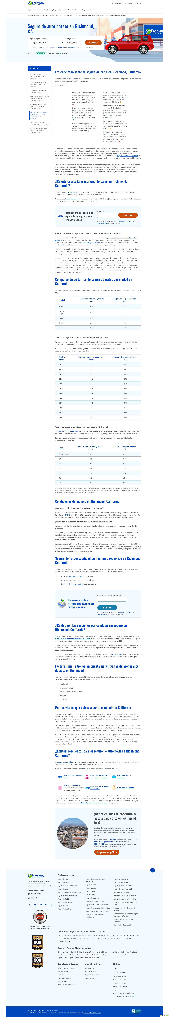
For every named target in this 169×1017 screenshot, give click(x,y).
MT (138, 936)
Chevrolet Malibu (76, 952)
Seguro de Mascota (92, 898)
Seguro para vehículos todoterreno (69, 892)
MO (130, 936)
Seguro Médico (91, 888)
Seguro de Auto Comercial (122, 886)
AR (65, 936)
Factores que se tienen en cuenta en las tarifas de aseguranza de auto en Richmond (38, 116)
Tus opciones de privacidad (122, 996)
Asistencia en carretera (121, 892)
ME (121, 936)
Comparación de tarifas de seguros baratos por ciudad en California (39, 84)
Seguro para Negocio (121, 879)
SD (102, 939)
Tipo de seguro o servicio (38, 39)
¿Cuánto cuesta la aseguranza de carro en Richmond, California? (39, 76)
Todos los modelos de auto (89, 958)
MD (117, 936)
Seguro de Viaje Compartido (123, 889)
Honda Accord (81, 955)
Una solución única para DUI (123, 925)
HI (92, 936)
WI (123, 939)
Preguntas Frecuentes (92, 975)
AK (59, 936)
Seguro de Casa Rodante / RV (67, 886)
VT (117, 939)
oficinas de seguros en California (106, 842)
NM (74, 939)
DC (80, 936)
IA (94, 936)
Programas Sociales (64, 978)
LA (110, 936)
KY (107, 936)
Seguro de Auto (63, 879)
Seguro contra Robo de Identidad (97, 905)
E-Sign (115, 990)
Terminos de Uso (72, 47)
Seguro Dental (90, 891)
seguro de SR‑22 (116, 654)
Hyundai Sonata (113, 955)
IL (99, 936)
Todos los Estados (64, 942)
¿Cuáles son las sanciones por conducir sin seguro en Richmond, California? (39, 106)
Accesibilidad (89, 978)
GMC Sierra (71, 955)
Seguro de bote (63, 889)
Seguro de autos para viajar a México (98, 908)
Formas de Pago (90, 971)
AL (62, 936)
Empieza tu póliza (107, 852)
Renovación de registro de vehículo (125, 899)
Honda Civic (91, 955)
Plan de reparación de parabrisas (125, 896)
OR (91, 939)
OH (84, 939)
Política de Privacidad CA (121, 986)
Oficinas (116, 964)
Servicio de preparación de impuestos (98, 911)
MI (124, 936)
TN (105, 939)
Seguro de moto (63, 882)
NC (59, 939)
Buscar (107, 607)
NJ (71, 939)
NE (65, 939)
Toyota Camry (125, 955)
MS (134, 936)
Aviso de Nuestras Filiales (92, 1013)
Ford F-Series (62, 955)
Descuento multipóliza (71, 785)
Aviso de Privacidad (119, 983)
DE (83, 936)
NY (81, 939)
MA (113, 936)
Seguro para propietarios (122, 882)
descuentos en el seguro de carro (70, 762)
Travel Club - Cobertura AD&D (96, 901)
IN (102, 936)
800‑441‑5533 (99, 844)
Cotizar (93, 42)
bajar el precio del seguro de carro (94, 803)
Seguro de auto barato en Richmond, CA (115, 16)
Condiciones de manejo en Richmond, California (38, 91)
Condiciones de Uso (119, 976)
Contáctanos (89, 968)
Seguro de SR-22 (63, 899)
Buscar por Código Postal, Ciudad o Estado (109, 595)
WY (130, 939)
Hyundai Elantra (102, 955)
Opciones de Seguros (40, 16)
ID (97, 936)
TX (108, 939)
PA (94, 939)
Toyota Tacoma (74, 958)
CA (71, 936)
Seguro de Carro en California (89, 16)
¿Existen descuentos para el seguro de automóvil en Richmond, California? (38, 130)
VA (114, 939)
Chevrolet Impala (63, 952)
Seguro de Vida (91, 885)
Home (30, 16)
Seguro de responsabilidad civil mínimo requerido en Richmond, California (39, 98)
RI (96, 939)
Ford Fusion (134, 952)
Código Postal (70, 39)
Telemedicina (90, 895)
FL (86, 936)
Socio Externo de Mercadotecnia (123, 993)
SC (99, 939)
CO (74, 936)
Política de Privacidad (120, 980)
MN (127, 936)
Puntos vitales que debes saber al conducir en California (39, 123)
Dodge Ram (125, 952)
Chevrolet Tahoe (88, 952)
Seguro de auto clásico (65, 902)
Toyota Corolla (63, 958)
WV (126, 939)
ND (62, 939)
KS (105, 936)
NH (68, 939)
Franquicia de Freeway (65, 971)
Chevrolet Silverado (101, 952)
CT (77, 936)
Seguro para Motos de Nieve (67, 896)
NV (78, 939)
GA (89, 936)
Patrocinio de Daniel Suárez (67, 985)
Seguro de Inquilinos (65, 909)
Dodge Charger (115, 952)
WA (120, 939)
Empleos (61, 975)
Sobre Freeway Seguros (66, 968)
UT (111, 939)
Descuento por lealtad (125, 788)
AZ (68, 936)
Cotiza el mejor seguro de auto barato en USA (63, 16)
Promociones (62, 981)
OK (87, 939)
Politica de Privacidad (57, 47)
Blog (115, 968)
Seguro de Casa (63, 906)
